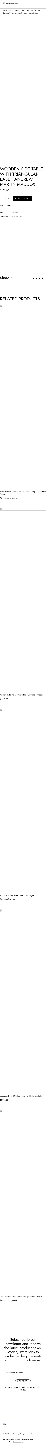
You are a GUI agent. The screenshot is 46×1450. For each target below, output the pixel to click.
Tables (21, 216)
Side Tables (14, 216)
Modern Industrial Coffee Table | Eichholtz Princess (21, 694)
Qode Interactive (13, 1434)
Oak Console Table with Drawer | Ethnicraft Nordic (21, 1296)
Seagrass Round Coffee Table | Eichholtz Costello (21, 1096)
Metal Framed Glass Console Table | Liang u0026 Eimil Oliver (23, 493)
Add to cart (22, 198)
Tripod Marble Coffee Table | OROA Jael (17, 895)
